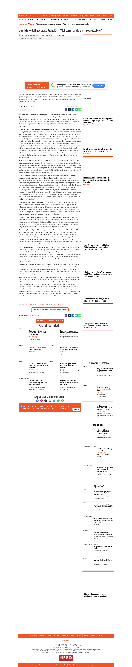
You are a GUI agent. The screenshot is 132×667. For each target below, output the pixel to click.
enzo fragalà (41, 304)
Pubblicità (58, 665)
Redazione (63, 334)
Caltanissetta (73, 15)
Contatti (51, 665)
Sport (89, 19)
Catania (59, 15)
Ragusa (92, 15)
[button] (84, 601)
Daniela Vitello (33, 386)
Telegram (37, 19)
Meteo (60, 19)
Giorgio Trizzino (101, 452)
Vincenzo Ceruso (101, 435)
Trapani (104, 15)
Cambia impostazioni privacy (85, 665)
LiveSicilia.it (23, 24)
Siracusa (98, 15)
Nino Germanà (101, 473)
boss (34, 304)
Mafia (48, 304)
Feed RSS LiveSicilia (69, 665)
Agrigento (65, 15)
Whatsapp (25, 19)
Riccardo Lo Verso (31, 107)
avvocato (29, 304)
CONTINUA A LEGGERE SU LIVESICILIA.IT (50, 321)
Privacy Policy (43, 665)
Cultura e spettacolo (74, 19)
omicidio (53, 304)
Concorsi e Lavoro (102, 19)
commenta (52, 310)
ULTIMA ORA (44, 15)
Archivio (32, 24)
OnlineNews (87, 124)
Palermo (52, 15)
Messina (85, 15)
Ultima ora (49, 19)
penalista (60, 304)
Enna (80, 15)
